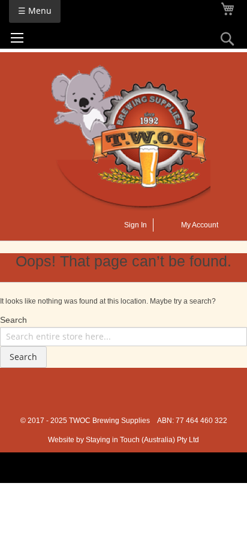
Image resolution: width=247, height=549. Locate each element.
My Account (199, 225)
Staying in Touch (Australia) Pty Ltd (142, 440)
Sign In (135, 225)
